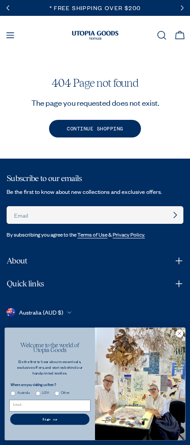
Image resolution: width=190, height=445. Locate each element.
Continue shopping (95, 128)
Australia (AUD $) (41, 312)
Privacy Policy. (129, 234)
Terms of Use (92, 234)
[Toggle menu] (10, 35)
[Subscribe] (174, 215)
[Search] (162, 35)
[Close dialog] (179, 333)
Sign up (49, 419)
